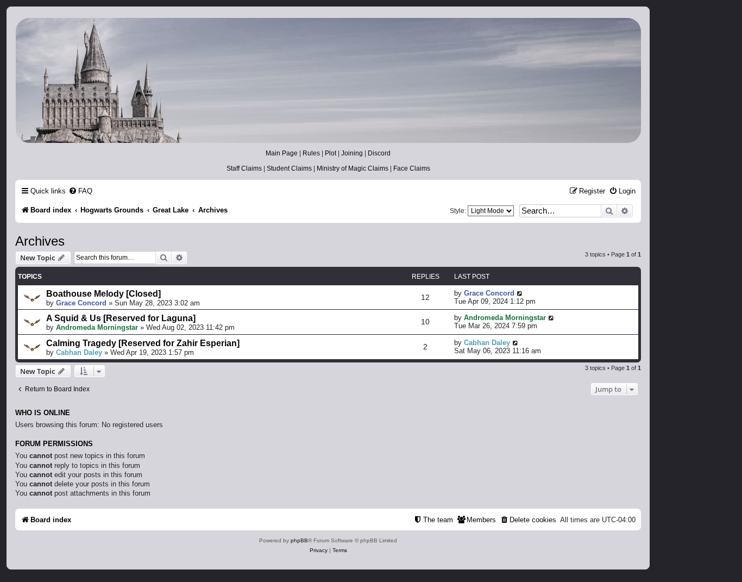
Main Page (282, 153)
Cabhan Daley (79, 352)
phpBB (299, 540)
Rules (311, 153)
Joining (352, 153)
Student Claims (289, 168)
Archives (40, 241)
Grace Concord (81, 303)
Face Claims (411, 168)
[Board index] (327, 80)
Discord (379, 153)
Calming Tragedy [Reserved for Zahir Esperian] (143, 343)
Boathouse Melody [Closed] (103, 293)
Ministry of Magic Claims (352, 168)
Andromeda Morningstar (97, 327)
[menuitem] (80, 191)
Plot (330, 153)
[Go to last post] (520, 293)
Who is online (42, 413)
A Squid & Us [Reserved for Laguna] (121, 318)
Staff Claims (244, 168)
